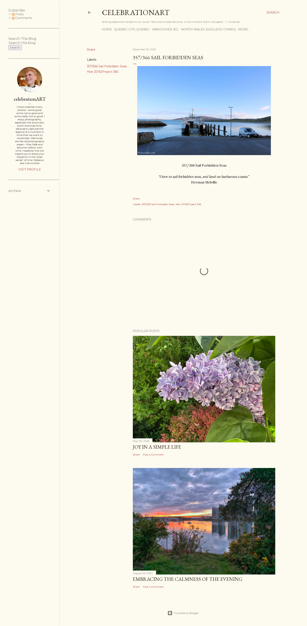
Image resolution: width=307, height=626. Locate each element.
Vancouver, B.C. (165, 29)
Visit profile (29, 169)
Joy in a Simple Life (157, 447)
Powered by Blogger (186, 613)
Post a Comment (153, 454)
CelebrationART (136, 12)
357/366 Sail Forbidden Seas (107, 66)
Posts (19, 14)
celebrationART (30, 99)
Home (107, 29)
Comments (23, 18)
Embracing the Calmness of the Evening (187, 579)
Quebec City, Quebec (132, 29)
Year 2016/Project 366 (102, 72)
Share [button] (91, 49)
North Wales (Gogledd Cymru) (208, 29)
